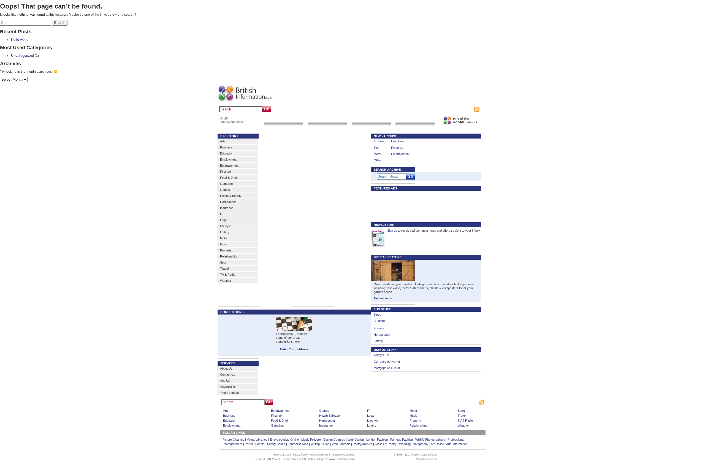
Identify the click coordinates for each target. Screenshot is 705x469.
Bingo (377, 314)
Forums (379, 328)
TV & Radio (227, 274)
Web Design (356, 439)
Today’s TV (381, 355)
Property (226, 250)
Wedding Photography (414, 444)
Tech (377, 147)
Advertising (449, 109)
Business (226, 147)
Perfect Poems (255, 444)
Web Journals (341, 444)
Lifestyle (225, 226)
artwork (324, 109)
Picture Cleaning (233, 439)
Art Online (437, 444)
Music (224, 244)
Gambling (226, 183)
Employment (228, 159)
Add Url (225, 380)
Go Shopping (371, 119)
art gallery (295, 109)
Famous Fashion (401, 439)
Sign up (392, 230)
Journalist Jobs (298, 444)
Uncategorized (22, 55)
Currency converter (387, 361)
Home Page (362, 402)
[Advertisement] (390, 205)
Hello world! (20, 39)
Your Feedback (230, 392)
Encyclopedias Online (284, 439)
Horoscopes (228, 202)
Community (414, 119)
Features (397, 147)
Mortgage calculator (387, 368)
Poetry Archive (362, 444)
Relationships (229, 256)
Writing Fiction (320, 444)
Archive (379, 141)
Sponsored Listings (402, 402)
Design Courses (334, 439)
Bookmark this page (408, 109)
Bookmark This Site (431, 402)
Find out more (383, 298)
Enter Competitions (294, 349)
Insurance (227, 208)
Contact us (432, 109)
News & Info (283, 119)
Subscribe (466, 109)
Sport (223, 262)
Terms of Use (281, 454)
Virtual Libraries (257, 439)
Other (377, 160)
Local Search (327, 119)
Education (226, 153)
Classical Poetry (386, 444)
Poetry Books (276, 444)
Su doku (379, 320)
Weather (225, 280)
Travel (224, 268)
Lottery (224, 232)
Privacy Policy (300, 454)
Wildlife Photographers (430, 439)
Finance (225, 171)
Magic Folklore (311, 439)
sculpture (310, 109)
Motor (224, 238)
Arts (223, 141)
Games (225, 189)
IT (221, 214)
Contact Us (227, 374)
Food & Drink (229, 177)
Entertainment (229, 165)
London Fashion (377, 439)
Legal (223, 220)
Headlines (397, 141)
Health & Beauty (231, 195)
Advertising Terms (320, 454)
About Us (226, 368)
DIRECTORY (229, 136)
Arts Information (456, 444)
